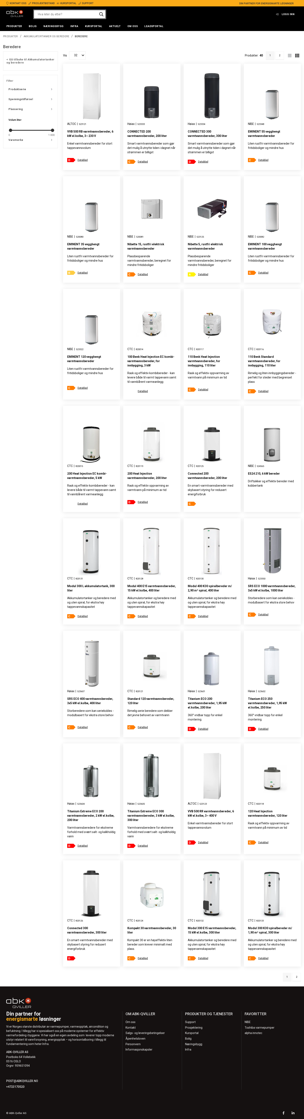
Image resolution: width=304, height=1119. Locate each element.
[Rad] (289, 55)
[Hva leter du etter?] (101, 14)
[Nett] (297, 55)
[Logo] (14, 14)
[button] (14, 26)
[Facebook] (283, 1113)
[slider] (10, 130)
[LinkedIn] (293, 1113)
